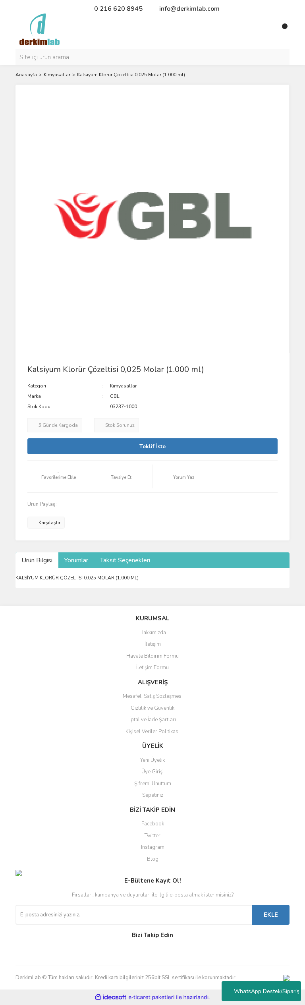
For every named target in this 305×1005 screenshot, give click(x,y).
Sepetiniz (152, 795)
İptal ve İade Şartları (152, 719)
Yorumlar (76, 560)
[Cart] (282, 29)
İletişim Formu (152, 667)
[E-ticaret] (151, 997)
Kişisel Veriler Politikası (152, 731)
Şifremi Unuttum (152, 783)
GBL (114, 396)
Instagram (152, 847)
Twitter (152, 835)
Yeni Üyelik (152, 760)
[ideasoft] (111, 997)
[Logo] (39, 29)
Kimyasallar (123, 386)
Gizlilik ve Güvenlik (152, 708)
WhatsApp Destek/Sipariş (266, 991)
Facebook (152, 823)
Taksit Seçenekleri (125, 560)
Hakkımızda (152, 632)
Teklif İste (152, 446)
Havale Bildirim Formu (152, 656)
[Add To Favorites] (58, 476)
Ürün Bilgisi (36, 560)
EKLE (271, 915)
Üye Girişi (152, 771)
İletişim (153, 644)
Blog (152, 859)
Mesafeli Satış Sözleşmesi (153, 696)
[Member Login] (266, 29)
